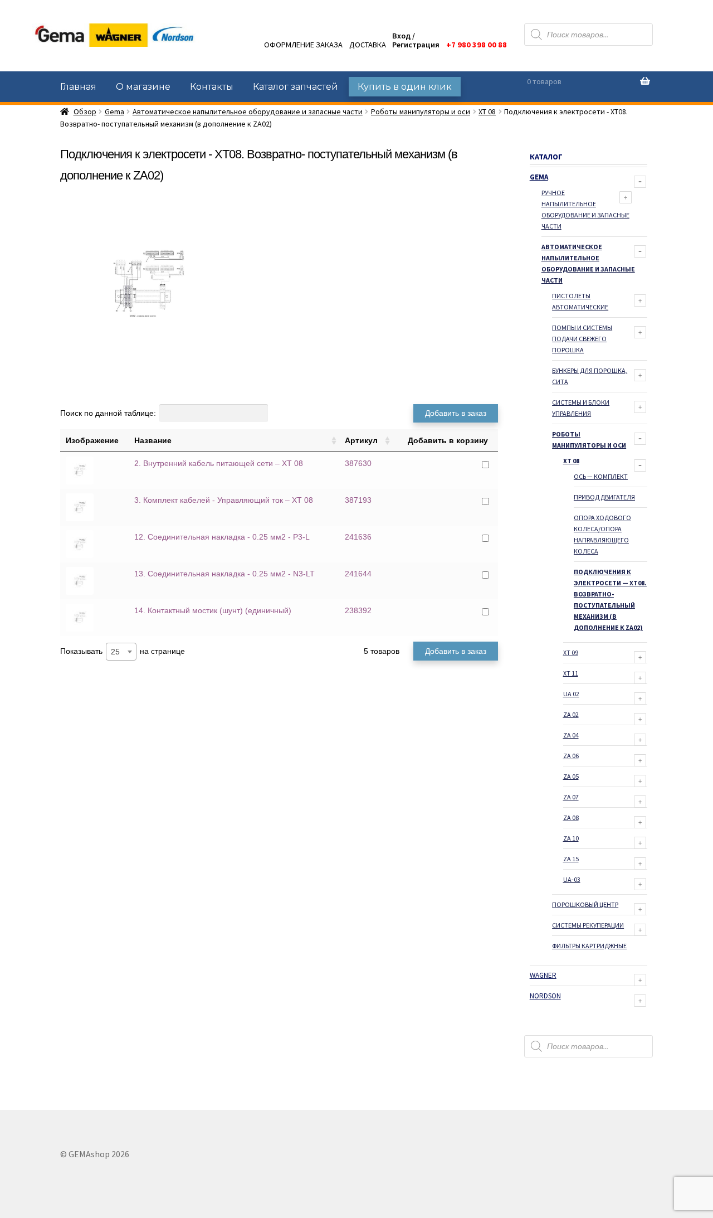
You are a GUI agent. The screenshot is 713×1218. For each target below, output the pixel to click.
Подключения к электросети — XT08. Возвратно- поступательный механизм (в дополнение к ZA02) (610, 599)
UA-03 (571, 879)
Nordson (545, 996)
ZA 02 (571, 714)
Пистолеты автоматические (580, 301)
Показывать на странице (122, 651)
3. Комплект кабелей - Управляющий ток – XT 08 (223, 500)
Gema (114, 111)
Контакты (211, 86)
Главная (78, 86)
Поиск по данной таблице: (108, 413)
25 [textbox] (115, 651)
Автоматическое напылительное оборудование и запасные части (248, 111)
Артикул (361, 440)
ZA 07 (571, 797)
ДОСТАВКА (367, 45)
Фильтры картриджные (589, 946)
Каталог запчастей (295, 86)
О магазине (143, 86)
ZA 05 (571, 776)
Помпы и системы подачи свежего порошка (582, 338)
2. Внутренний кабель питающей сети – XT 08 (218, 463)
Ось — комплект (601, 476)
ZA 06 (571, 755)
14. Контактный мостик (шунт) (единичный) (212, 610)
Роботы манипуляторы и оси (420, 111)
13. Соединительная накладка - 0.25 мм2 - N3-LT (224, 573)
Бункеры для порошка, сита (589, 376)
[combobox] (121, 652)
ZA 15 (571, 859)
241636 (358, 536)
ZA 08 (571, 817)
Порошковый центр (585, 904)
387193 (358, 500)
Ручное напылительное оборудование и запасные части (585, 209)
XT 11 (570, 673)
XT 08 (487, 111)
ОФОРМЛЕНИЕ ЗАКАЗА (303, 45)
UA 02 (571, 694)
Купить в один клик (405, 86)
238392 (358, 610)
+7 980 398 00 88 (476, 45)
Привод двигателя (604, 497)
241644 (358, 573)
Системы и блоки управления (580, 408)
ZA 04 (571, 735)
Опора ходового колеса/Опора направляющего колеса (602, 534)
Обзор (85, 111)
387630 (358, 463)
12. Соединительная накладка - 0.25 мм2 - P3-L (222, 536)
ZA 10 (571, 838)
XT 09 (570, 652)
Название (153, 440)
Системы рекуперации (588, 925)
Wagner (543, 975)
